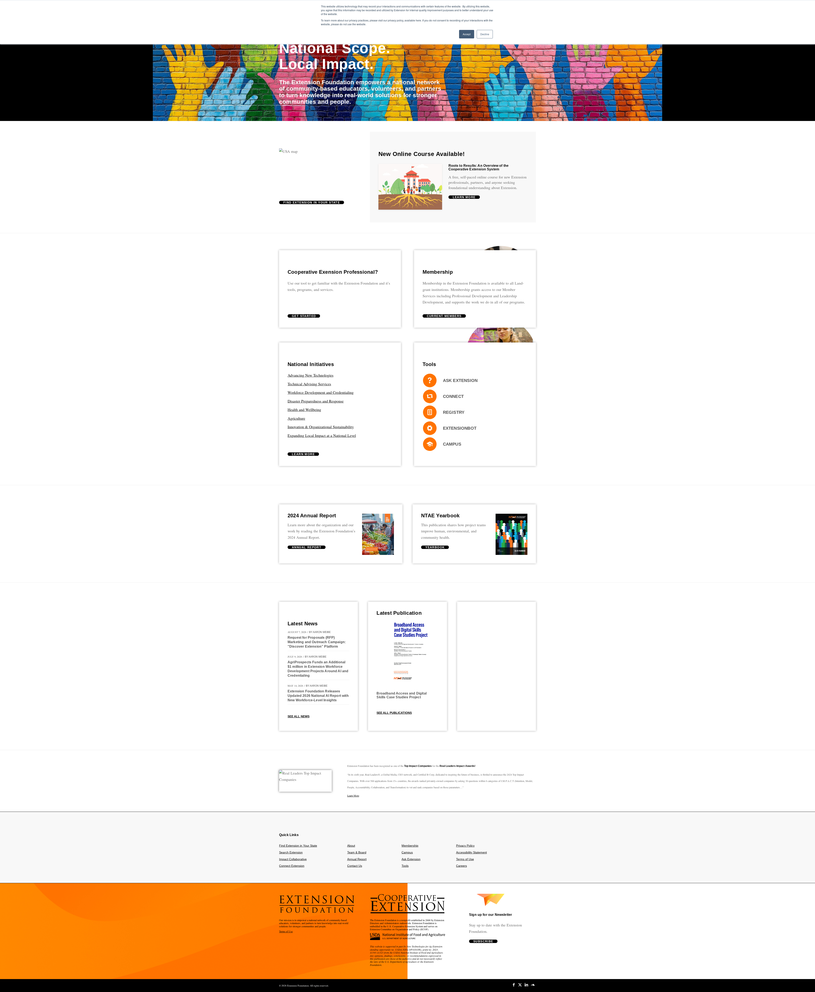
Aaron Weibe (322, 634)
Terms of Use (465, 861)
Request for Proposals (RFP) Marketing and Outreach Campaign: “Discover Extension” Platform (317, 644)
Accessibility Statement (471, 854)
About (351, 847)
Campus (452, 446)
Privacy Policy (465, 847)
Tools (405, 867)
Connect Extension (291, 867)
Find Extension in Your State (298, 847)
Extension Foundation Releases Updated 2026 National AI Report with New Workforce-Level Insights (318, 697)
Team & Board (356, 854)
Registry (454, 414)
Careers (461, 867)
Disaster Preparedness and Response (316, 402)
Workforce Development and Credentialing (321, 394)
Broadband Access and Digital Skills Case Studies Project (401, 697)
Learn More (353, 797)
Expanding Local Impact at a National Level (322, 437)
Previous (473, 108)
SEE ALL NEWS (298, 718)
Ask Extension (411, 861)
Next (489, 108)
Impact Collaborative (293, 861)
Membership (410, 847)
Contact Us (354, 867)
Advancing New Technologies (310, 377)
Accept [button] (467, 34)
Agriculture (296, 420)
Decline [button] (484, 34)
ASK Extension (460, 382)
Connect (453, 398)
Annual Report (357, 861)
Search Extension (291, 854)
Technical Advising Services (309, 385)
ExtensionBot (459, 430)
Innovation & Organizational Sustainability (321, 428)
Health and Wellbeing (304, 411)
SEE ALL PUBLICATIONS (394, 714)
